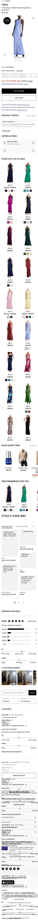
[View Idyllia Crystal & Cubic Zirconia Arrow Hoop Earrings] (28, 583)
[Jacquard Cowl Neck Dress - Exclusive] (10, 267)
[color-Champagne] (28, 222)
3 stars (4, 636)
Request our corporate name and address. (21, 914)
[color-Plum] (27, 317)
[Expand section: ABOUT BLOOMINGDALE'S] (19, 827)
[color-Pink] (9, 191)
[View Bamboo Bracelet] (28, 560)
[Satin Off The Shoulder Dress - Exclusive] (28, 299)
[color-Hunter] (25, 254)
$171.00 (13, 81)
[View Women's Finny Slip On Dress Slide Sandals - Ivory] (10, 577)
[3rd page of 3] (23, 602)
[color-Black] (12, 191)
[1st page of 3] (14, 602)
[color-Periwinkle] (26, 349)
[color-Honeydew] (12, 380)
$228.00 (24, 81)
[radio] (6, 190)
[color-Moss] (26, 412)
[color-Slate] (28, 191)
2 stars (4, 640)
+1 (14, 380)
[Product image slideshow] (19, 39)
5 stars (4, 629)
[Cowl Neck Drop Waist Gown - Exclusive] (10, 299)
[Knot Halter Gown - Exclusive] (28, 173)
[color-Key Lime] (28, 254)
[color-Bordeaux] (29, 412)
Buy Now (19, 98)
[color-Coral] (11, 222)
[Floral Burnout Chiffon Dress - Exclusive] (10, 425)
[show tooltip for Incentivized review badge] (15, 717)
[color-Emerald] (25, 191)
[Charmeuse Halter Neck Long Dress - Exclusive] (10, 204)
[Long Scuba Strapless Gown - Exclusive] (10, 362)
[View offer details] (19, 143)
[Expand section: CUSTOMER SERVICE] (19, 817)
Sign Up (27, 105)
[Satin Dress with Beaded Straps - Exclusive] (10, 393)
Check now (30, 856)
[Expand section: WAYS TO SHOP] (19, 832)
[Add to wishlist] (33, 18)
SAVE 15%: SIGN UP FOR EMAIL (19, 792)
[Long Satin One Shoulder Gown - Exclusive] (28, 204)
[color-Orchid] (8, 222)
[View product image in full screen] (4, 55)
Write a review (32, 621)
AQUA (5, 4)
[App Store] (8, 882)
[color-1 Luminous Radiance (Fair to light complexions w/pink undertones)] (37, 475)
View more (6, 131)
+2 (32, 317)
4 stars (4, 633)
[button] (19, 39)
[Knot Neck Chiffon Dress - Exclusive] (28, 362)
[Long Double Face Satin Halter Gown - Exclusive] (10, 236)
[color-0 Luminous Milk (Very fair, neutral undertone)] (34, 475)
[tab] (7, 526)
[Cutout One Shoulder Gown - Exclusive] (28, 425)
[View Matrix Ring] (28, 537)
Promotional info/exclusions (17, 856)
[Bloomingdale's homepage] (2, 1)
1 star (4, 644)
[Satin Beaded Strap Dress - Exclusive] (10, 330)
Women (7, 1)
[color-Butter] (24, 317)
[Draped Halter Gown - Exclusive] (28, 393)
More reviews (19, 776)
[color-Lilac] (11, 285)
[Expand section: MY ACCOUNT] (19, 822)
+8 (14, 190)
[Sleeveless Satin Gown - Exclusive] (10, 173)
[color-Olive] (31, 222)
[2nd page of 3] (19, 602)
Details (30, 81)
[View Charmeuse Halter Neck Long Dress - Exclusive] (10, 543)
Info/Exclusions (22, 110)
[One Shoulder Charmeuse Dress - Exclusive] (28, 330)
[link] (10, 188)
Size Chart (19, 70)
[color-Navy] (6, 191)
